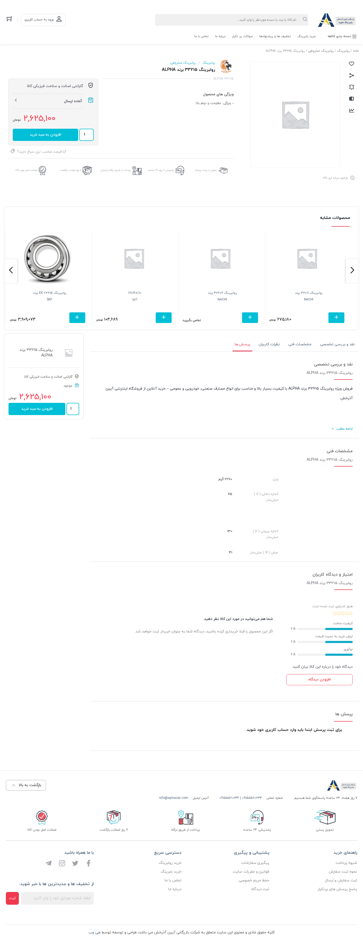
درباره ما (220, 36)
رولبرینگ (343, 51)
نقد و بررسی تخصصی (337, 344)
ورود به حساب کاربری (39, 20)
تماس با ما (201, 36)
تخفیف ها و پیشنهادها (275, 36)
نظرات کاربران (269, 344)
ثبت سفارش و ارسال (341, 880)
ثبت (12, 898)
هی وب (94, 932)
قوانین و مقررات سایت (251, 871)
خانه (356, 51)
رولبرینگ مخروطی (321, 51)
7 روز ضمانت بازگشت (70, 170)
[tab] (337, 344)
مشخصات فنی (299, 344)
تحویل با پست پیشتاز (206, 170)
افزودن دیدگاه (319, 679)
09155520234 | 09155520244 (241, 798)
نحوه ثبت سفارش (343, 871)
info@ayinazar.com (173, 798)
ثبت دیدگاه (260, 889)
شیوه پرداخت (346, 862)
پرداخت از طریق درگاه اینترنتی (115, 170)
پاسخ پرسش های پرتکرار (337, 889)
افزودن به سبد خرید (45, 134)
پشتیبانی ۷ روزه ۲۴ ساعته (161, 170)
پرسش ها (242, 344)
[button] (352, 271)
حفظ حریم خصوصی (254, 880)
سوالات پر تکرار (242, 36)
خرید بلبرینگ (306, 36)
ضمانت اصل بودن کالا (26, 170)
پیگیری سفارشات (255, 862)
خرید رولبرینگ (170, 862)
